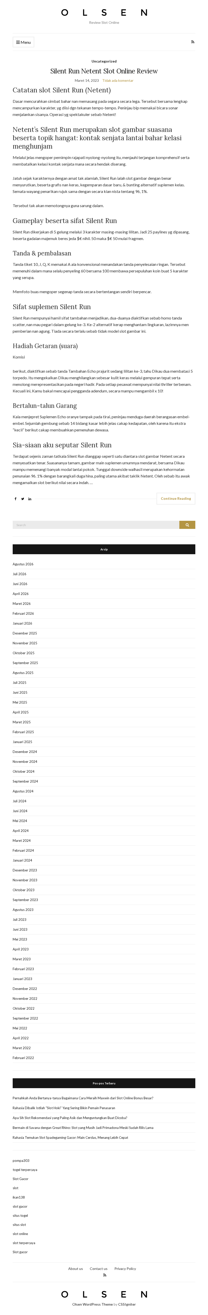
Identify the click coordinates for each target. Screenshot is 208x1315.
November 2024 (25, 762)
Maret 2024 (22, 841)
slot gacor (20, 1206)
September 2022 (25, 1018)
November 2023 (25, 880)
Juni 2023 (20, 929)
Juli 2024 (19, 801)
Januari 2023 (22, 979)
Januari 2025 (22, 742)
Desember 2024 (25, 752)
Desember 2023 (25, 870)
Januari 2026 (22, 623)
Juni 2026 (20, 584)
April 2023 (21, 949)
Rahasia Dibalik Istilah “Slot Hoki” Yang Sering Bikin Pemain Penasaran (64, 1108)
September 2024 (25, 781)
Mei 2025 (20, 702)
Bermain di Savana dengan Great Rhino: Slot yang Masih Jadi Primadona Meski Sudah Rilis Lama (83, 1128)
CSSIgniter (127, 1304)
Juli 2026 (19, 574)
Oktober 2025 (23, 653)
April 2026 (21, 594)
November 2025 (25, 643)
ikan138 (19, 1197)
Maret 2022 (22, 1048)
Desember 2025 (25, 633)
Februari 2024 (23, 850)
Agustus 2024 (23, 791)
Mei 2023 (20, 939)
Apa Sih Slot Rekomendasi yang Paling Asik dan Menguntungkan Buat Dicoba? (70, 1118)
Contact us (99, 1268)
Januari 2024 (22, 860)
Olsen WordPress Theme (92, 1304)
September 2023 (25, 900)
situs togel (20, 1215)
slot (15, 1188)
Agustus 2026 (23, 564)
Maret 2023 (22, 959)
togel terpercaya (25, 1170)
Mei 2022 (20, 1028)
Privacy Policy (125, 1268)
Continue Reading (176, 498)
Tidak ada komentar (117, 80)
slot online (20, 1234)
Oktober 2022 (23, 1008)
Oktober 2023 (23, 890)
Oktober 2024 (23, 771)
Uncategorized (104, 61)
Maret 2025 (22, 722)
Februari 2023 (23, 969)
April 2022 (21, 1038)
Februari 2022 (23, 1058)
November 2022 (25, 999)
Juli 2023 (19, 920)
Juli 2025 (19, 683)
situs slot (19, 1225)
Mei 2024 (20, 821)
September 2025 (25, 663)
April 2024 (21, 831)
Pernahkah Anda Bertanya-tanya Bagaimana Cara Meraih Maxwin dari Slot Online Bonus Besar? (83, 1098)
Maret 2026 (22, 604)
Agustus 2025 (23, 673)
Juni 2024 (20, 811)
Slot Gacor (20, 1179)
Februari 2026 (23, 613)
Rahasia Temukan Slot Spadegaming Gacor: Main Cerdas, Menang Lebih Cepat (70, 1137)
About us (75, 1268)
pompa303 (21, 1161)
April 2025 (21, 712)
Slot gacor (20, 1252)
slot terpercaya (24, 1243)
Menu (25, 42)
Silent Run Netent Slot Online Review (104, 71)
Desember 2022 (25, 989)
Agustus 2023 (23, 910)
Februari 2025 (23, 732)
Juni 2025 (20, 692)
